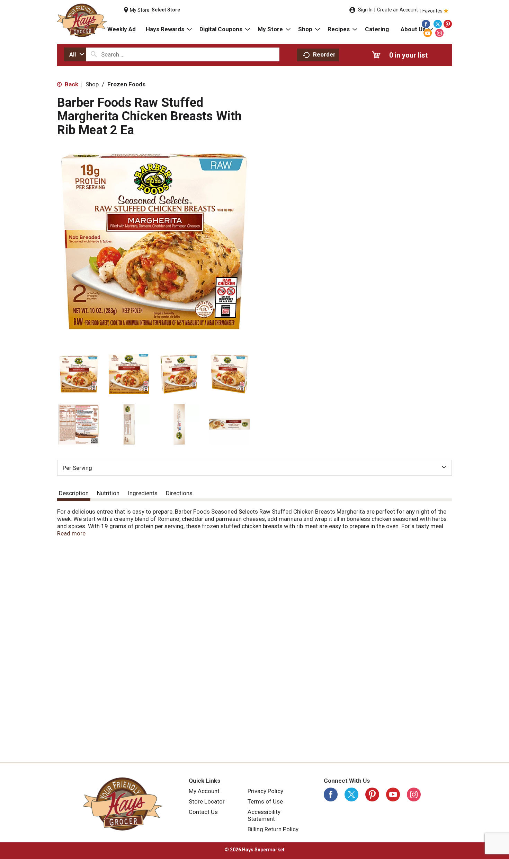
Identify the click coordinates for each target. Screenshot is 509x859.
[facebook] (426, 24)
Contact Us (203, 811)
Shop (92, 84)
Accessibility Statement (264, 815)
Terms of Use (265, 801)
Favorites (432, 11)
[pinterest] (448, 24)
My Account (204, 791)
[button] (78, 374)
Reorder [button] (324, 54)
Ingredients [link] (143, 493)
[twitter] (438, 24)
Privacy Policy (265, 791)
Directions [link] (179, 493)
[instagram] (439, 33)
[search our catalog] (93, 54)
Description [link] (74, 493)
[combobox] (75, 54)
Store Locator (207, 801)
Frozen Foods (126, 84)
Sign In (365, 9)
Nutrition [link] (108, 493)
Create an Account (397, 9)
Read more (71, 533)
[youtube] (427, 33)
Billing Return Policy (273, 829)
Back (70, 84)
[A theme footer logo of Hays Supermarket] (123, 804)
